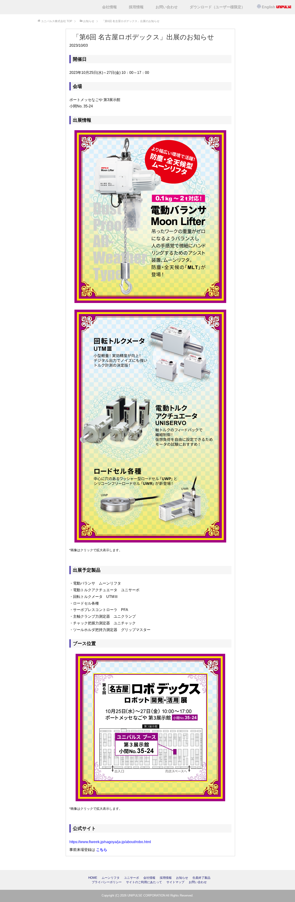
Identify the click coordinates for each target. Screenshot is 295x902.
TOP (56, 21)
